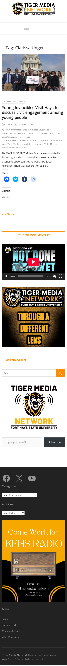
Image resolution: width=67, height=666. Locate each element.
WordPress (7, 659)
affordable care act (20, 129)
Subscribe (54, 442)
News (22, 101)
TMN (46, 144)
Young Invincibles (17, 147)
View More (12, 214)
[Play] (6, 276)
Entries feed (9, 624)
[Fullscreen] (60, 276)
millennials (34, 140)
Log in (5, 618)
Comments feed (11, 631)
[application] (33, 262)
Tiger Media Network (18, 144)
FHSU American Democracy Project (31, 133)
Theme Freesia (49, 655)
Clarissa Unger (37, 129)
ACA (8, 129)
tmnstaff (8, 124)
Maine (25, 140)
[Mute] (54, 276)
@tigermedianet (16, 359)
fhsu (11, 133)
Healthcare (15, 140)
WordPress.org (10, 637)
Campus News (10, 101)
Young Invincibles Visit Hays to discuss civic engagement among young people (32, 112)
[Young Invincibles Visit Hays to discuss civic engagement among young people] (33, 72)
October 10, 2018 (26, 124)
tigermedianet (36, 144)
